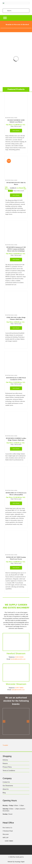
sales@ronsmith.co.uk (18, 689)
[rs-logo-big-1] (16, 3)
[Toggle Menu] (5, 18)
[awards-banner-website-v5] (16, 29)
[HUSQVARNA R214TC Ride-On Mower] (16, 158)
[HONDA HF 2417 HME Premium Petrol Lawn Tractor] (16, 532)
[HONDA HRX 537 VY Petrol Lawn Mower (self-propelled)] (16, 468)
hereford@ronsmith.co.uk (18, 659)
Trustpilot (5, 745)
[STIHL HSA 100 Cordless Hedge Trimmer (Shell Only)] (16, 293)
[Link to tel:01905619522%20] (3, 841)
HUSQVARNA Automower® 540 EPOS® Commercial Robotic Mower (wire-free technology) (16, 249)
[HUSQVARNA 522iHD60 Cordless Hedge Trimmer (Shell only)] (16, 413)
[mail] (25, 848)
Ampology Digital (19, 861)
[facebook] (7, 848)
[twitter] (11, 848)
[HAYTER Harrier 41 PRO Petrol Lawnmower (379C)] (16, 353)
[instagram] (14, 848)
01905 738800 (19, 687)
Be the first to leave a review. (11, 117)
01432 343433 (19, 657)
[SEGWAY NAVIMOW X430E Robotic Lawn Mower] (16, 95)
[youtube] (21, 848)
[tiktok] (18, 848)
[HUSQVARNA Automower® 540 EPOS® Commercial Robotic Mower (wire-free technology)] (16, 222)
